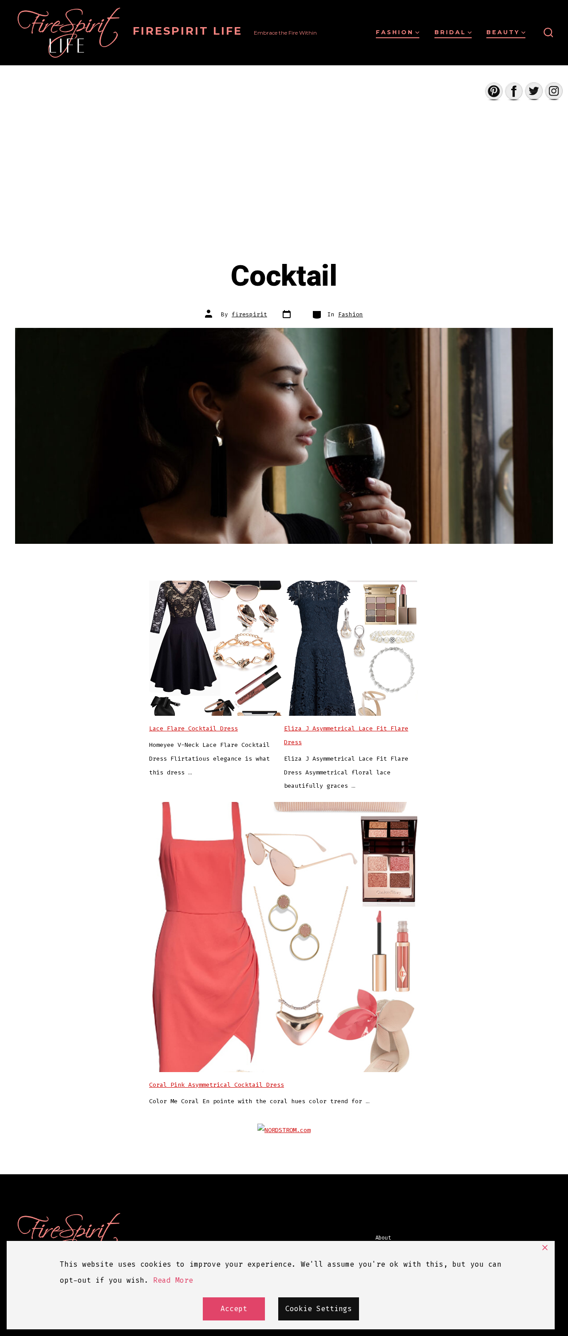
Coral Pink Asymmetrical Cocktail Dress (216, 1085)
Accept (234, 1308)
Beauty (503, 32)
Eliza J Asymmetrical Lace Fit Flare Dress (346, 735)
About (383, 1237)
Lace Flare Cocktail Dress (193, 728)
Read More (173, 1280)
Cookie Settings (318, 1308)
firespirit (249, 314)
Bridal (450, 32)
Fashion (395, 32)
